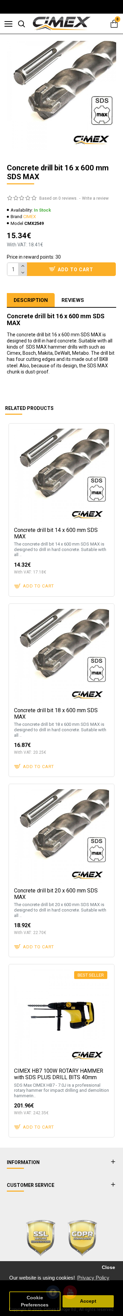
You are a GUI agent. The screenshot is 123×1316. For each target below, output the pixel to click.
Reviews (73, 300)
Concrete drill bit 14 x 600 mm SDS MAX (56, 533)
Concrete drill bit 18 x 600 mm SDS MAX (56, 713)
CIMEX (29, 216)
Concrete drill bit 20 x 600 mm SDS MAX (56, 893)
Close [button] (108, 1267)
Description (31, 300)
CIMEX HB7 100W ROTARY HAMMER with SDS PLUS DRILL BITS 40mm (58, 1074)
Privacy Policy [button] (93, 1278)
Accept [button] (88, 1301)
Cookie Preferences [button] (35, 1301)
